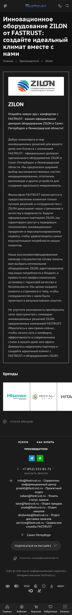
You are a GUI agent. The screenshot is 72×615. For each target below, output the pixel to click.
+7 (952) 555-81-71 (36, 468)
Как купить (45, 442)
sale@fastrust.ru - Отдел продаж (39, 503)
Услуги (23, 442)
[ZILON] (36, 86)
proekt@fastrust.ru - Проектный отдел (38, 490)
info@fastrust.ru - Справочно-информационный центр (38, 482)
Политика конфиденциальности (39, 558)
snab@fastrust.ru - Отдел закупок (39, 509)
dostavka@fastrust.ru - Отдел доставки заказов (39, 517)
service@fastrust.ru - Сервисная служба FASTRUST (39, 524)
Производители (36, 449)
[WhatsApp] (40, 458)
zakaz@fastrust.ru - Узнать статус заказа (39, 498)
